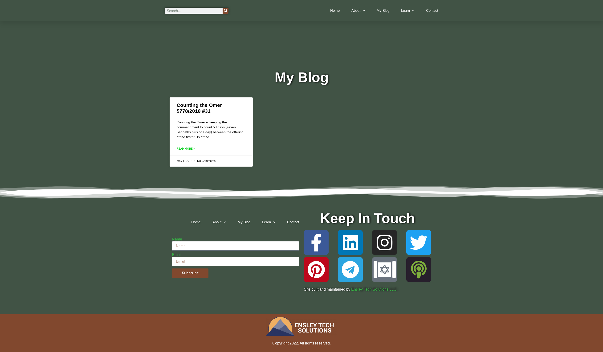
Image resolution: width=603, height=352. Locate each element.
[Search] (225, 11)
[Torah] (384, 269)
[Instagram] (384, 242)
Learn (405, 10)
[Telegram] (350, 269)
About (355, 10)
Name (177, 239)
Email (177, 255)
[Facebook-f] (316, 242)
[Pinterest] (316, 269)
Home (335, 10)
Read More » (186, 148)
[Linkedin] (350, 242)
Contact (432, 10)
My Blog (383, 10)
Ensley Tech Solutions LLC (373, 289)
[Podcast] (418, 269)
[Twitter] (418, 242)
